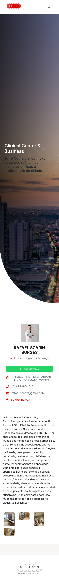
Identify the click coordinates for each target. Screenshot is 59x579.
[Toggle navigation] (49, 7)
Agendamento (31, 369)
